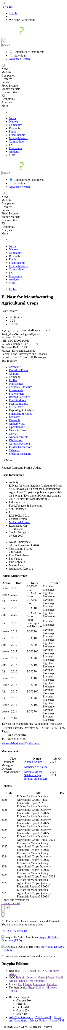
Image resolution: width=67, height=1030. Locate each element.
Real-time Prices (18, 370)
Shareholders (16, 393)
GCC (22, 970)
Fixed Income (17, 134)
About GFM (56, 1020)
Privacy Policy (38, 1020)
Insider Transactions (20, 447)
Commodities (17, 141)
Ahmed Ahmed (33, 761)
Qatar (50, 977)
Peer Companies (18, 403)
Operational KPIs (19, 427)
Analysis (14, 151)
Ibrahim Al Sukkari (35, 778)
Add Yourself (43, 1017)
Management (16, 383)
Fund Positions (17, 400)
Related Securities (19, 397)
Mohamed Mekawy (35, 766)
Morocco (51, 987)
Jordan (28, 984)
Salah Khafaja (32, 775)
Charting (14, 373)
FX (11, 144)
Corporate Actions (19, 443)
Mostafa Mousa (33, 771)
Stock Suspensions (20, 453)
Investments (16, 390)
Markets (13, 121)
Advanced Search (19, 58)
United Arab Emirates (31, 980)
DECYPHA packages (14, 930)
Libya (40, 987)
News (12, 118)
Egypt (31, 987)
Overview (15, 366)
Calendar (14, 450)
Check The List (10, 903)
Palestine (52, 984)
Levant (32, 970)
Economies (15, 148)
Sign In (13, 13)
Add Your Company (21, 1017)
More (12, 154)
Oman (41, 977)
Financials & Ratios (20, 413)
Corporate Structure (20, 386)
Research (14, 420)
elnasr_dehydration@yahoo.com (21, 743)
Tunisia (13, 990)
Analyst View (17, 423)
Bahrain (20, 977)
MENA (42, 970)
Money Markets (18, 138)
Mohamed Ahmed (19, 522)
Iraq (20, 984)
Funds (12, 131)
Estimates (14, 417)
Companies (15, 124)
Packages (6, 6)
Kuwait (31, 977)
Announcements (18, 437)
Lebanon (39, 984)
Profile (13, 289)
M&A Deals (16, 407)
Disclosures (16, 440)
